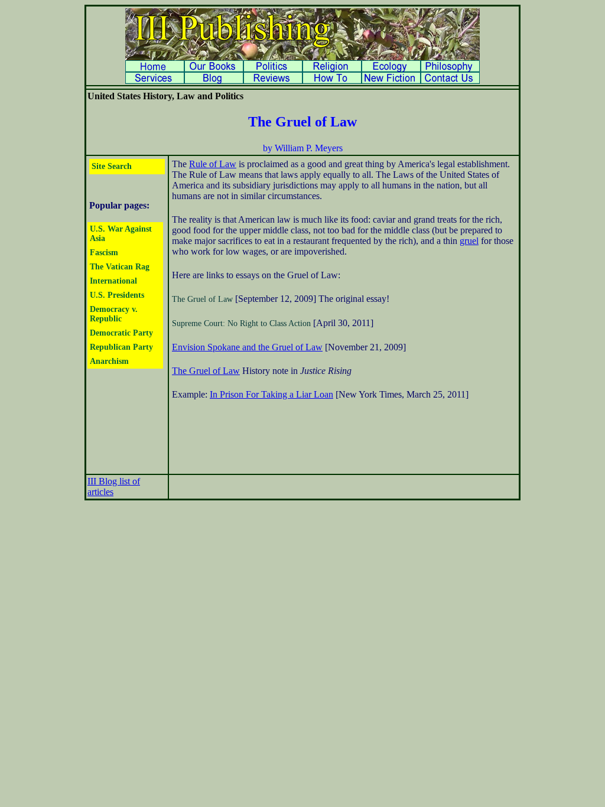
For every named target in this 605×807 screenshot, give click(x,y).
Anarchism (109, 361)
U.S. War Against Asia (121, 233)
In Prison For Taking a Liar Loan (271, 394)
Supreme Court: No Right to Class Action (241, 323)
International (113, 280)
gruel (469, 241)
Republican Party (121, 347)
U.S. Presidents (117, 295)
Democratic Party (121, 332)
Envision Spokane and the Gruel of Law (247, 347)
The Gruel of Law (202, 299)
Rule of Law (212, 164)
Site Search (112, 166)
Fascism (104, 252)
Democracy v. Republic (114, 314)
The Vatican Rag (119, 266)
